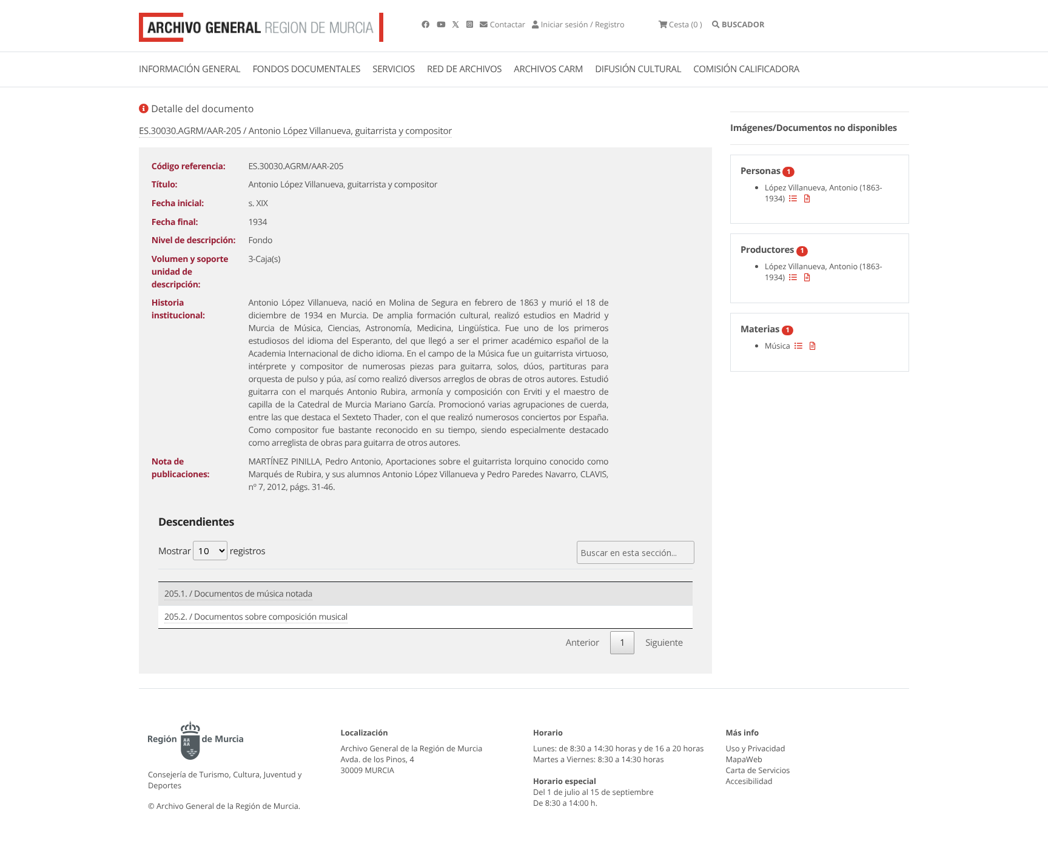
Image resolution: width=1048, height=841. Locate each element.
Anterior (582, 643)
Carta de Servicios (758, 770)
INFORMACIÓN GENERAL (189, 69)
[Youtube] (442, 24)
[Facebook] (426, 24)
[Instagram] (470, 24)
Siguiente (664, 643)
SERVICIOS (393, 69)
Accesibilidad (749, 781)
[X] (457, 24)
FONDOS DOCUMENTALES (306, 69)
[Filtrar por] (793, 198)
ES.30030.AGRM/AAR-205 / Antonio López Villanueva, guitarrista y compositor (295, 131)
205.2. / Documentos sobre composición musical (256, 617)
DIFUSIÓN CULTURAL (638, 69)
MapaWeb (744, 759)
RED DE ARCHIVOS (464, 69)
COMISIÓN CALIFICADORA (746, 69)
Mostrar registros (211, 551)
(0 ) (685, 24)
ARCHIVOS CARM (548, 69)
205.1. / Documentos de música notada (238, 594)
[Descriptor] (807, 198)
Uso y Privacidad (755, 748)
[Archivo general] (261, 24)
